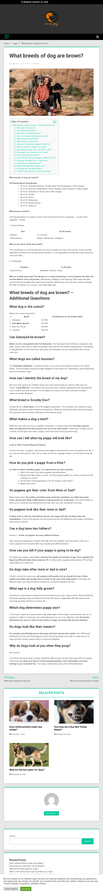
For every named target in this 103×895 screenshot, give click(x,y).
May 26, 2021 (19, 64)
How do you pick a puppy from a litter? (32, 147)
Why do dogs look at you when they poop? (34, 171)
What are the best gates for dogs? (27, 770)
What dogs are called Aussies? (29, 133)
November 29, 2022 (63, 734)
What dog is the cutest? (26, 128)
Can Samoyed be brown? (26, 131)
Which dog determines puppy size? (31, 166)
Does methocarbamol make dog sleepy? (26, 863)
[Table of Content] (55, 122)
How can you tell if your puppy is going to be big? (37, 158)
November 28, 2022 (18, 774)
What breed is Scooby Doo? (27, 139)
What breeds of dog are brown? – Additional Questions (34, 125)
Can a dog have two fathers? (29, 155)
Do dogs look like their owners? (30, 169)
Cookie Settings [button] (11, 889)
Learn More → (51, 813)
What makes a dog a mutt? (27, 141)
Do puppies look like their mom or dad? (33, 152)
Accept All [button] (26, 889)
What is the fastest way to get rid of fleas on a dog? (31, 871)
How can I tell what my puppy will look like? (34, 144)
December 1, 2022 (18, 734)
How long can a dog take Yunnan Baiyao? (27, 866)
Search (12, 836)
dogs (29, 64)
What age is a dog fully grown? (30, 163)
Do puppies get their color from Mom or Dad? (34, 150)
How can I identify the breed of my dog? (32, 136)
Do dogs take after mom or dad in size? (33, 161)
